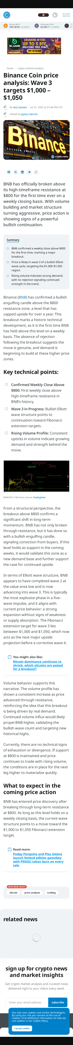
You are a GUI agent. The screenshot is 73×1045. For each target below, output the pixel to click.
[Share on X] (15, 172)
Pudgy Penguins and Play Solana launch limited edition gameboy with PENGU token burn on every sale (38, 859)
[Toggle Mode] (55, 15)
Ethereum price (46, 26)
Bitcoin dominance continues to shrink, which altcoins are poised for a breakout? (38, 665)
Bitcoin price (16, 26)
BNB (22, 297)
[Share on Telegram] (29, 172)
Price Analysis (32, 892)
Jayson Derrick (29, 114)
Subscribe (58, 1002)
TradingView (39, 497)
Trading (51, 892)
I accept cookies (22, 1028)
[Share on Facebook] (8, 172)
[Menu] (66, 15)
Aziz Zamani (20, 107)
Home (10, 68)
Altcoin (13, 892)
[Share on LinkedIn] (22, 172)
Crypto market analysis (30, 68)
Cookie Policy (40, 1020)
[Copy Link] (36, 172)
